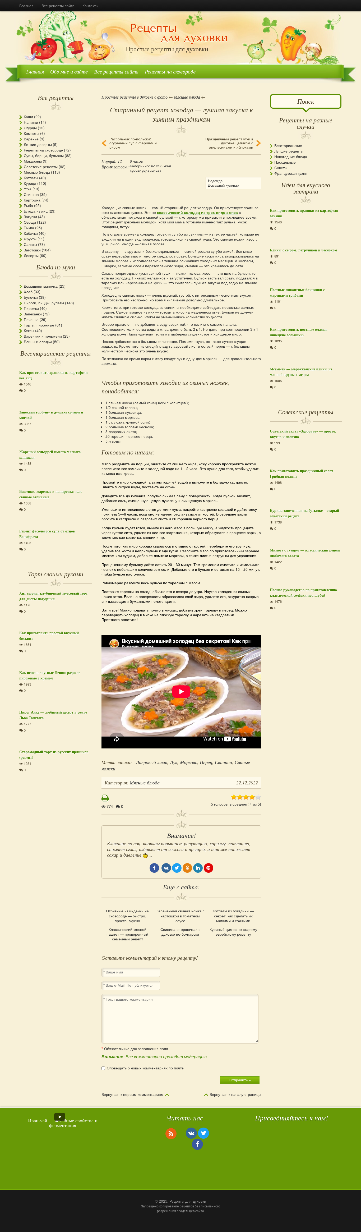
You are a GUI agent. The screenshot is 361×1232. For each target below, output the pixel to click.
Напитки (31, 122)
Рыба (28, 205)
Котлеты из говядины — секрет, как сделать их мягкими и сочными (233, 915)
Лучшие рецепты (288, 151)
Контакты (90, 5)
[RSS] (171, 1133)
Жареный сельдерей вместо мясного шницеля (50, 454)
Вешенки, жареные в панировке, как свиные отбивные (50, 494)
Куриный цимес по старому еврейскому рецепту (233, 931)
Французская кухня (290, 173)
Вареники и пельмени (43, 336)
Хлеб (28, 291)
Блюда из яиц (36, 211)
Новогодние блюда (290, 156)
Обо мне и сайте (69, 71)
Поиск (305, 101)
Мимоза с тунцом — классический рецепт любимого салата (305, 552)
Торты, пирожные (39, 325)
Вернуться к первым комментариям (132, 1094)
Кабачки (31, 233)
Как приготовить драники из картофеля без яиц (53, 375)
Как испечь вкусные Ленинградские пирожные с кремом (49, 675)
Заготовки (32, 249)
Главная (26, 5)
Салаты (30, 244)
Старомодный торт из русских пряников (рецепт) (54, 754)
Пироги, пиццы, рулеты (44, 302)
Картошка (32, 200)
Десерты (31, 255)
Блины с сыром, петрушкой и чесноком (303, 250)
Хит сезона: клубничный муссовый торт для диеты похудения (53, 595)
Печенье (31, 319)
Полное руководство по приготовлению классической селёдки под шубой (303, 592)
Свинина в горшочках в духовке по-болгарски (180, 931)
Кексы (29, 330)
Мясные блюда (37, 172)
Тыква (29, 227)
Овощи (30, 222)
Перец (206, 762)
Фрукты (30, 238)
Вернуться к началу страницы (235, 1094)
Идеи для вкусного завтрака (305, 187)
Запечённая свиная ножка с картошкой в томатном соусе (180, 915)
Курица (30, 183)
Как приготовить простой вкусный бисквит (49, 635)
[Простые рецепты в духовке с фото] (179, 33)
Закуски (30, 216)
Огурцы (30, 127)
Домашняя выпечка (41, 286)
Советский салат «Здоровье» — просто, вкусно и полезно (303, 433)
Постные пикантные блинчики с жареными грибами (297, 292)
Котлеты (31, 177)
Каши (28, 116)
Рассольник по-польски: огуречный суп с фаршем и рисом (133, 143)
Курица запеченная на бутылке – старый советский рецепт (304, 513)
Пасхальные (285, 162)
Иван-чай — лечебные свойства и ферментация (63, 1123)
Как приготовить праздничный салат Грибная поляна (301, 473)
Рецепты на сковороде (170, 71)
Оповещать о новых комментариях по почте (145, 1068)
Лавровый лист (151, 762)
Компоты (31, 133)
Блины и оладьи (38, 341)
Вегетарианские (288, 145)
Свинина (223, 762)
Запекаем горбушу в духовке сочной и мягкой (51, 414)
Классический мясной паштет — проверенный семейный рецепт (127, 934)
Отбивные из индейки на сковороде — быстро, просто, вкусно (127, 915)
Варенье (31, 138)
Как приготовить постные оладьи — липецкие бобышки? (300, 332)
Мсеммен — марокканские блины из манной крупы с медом (301, 371)
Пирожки (31, 308)
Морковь (188, 762)
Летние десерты (38, 144)
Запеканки (33, 313)
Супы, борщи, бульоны (44, 155)
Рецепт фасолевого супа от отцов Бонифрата (47, 533)
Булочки (31, 297)
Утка (27, 188)
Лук (173, 762)
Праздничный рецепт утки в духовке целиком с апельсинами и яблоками (229, 143)
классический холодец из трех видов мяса (197, 212)
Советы (280, 167)
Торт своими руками (55, 573)
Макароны (33, 161)
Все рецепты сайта (58, 5)
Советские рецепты (41, 166)
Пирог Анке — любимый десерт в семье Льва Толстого (53, 714)
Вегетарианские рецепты (55, 353)
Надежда (215, 180)
